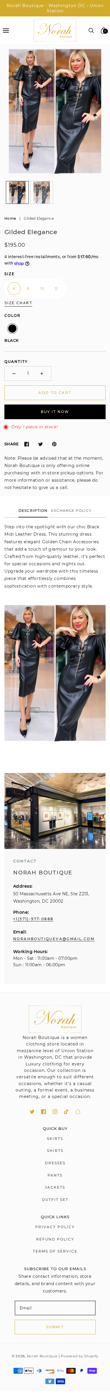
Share (11, 443)
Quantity (16, 361)
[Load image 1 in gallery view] (17, 192)
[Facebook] (27, 444)
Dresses (55, 1163)
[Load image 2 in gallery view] (41, 192)
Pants (55, 1175)
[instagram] (55, 1111)
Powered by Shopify (79, 1356)
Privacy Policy (55, 1227)
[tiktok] (66, 1111)
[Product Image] (55, 111)
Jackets (55, 1187)
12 (56, 288)
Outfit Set (55, 1199)
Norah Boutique (42, 1356)
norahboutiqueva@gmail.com (53, 939)
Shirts (55, 1150)
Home (10, 218)
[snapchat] (78, 1111)
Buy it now (55, 412)
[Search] (91, 30)
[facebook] (43, 1111)
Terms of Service (55, 1251)
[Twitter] (40, 444)
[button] (5, 30)
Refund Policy (55, 1239)
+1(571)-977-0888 (33, 919)
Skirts (55, 1138)
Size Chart (18, 303)
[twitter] (32, 1111)
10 (42, 288)
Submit (55, 1327)
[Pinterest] (54, 444)
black (12, 328)
